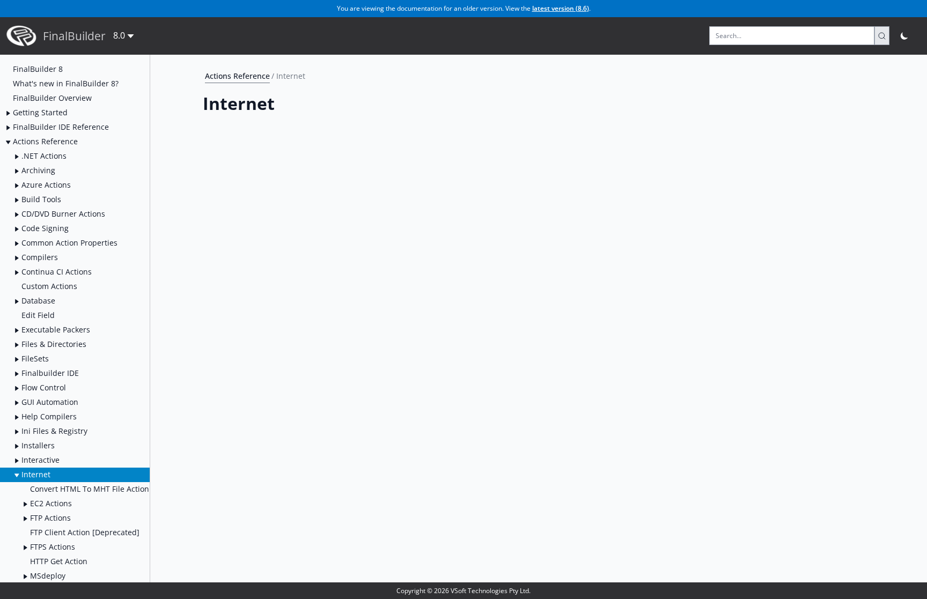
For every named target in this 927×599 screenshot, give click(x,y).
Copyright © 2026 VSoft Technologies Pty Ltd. (463, 590)
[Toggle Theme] (904, 35)
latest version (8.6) (560, 8)
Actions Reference (237, 76)
